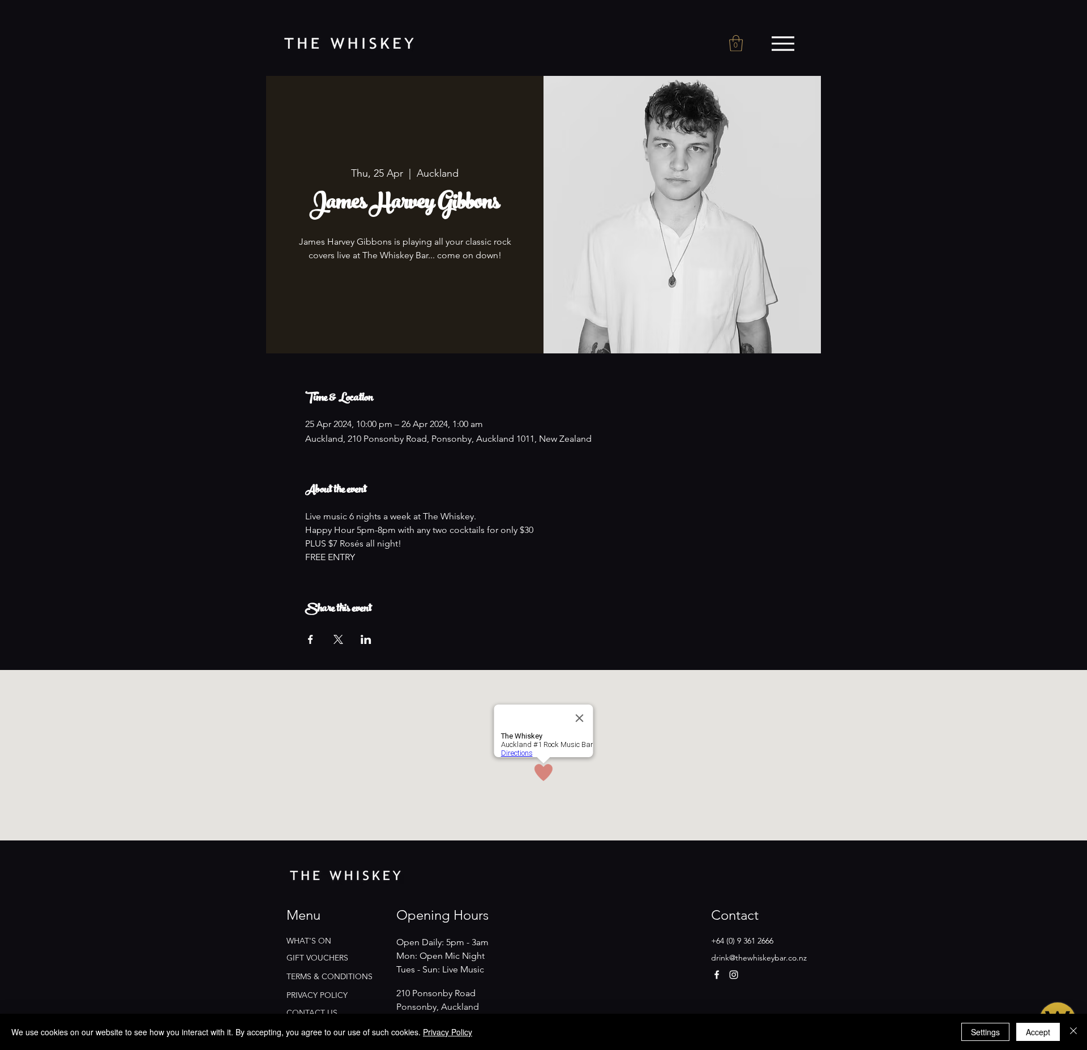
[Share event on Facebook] (310, 639)
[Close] (1073, 1032)
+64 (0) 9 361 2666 (742, 941)
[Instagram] (733, 974)
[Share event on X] (338, 639)
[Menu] (782, 43)
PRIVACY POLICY (317, 995)
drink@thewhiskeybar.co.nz (759, 958)
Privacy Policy (447, 1032)
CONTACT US (311, 1013)
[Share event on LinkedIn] (366, 639)
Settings (985, 1032)
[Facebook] (716, 974)
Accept (1038, 1032)
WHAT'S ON (308, 941)
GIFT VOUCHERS (317, 958)
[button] (736, 43)
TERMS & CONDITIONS (329, 976)
